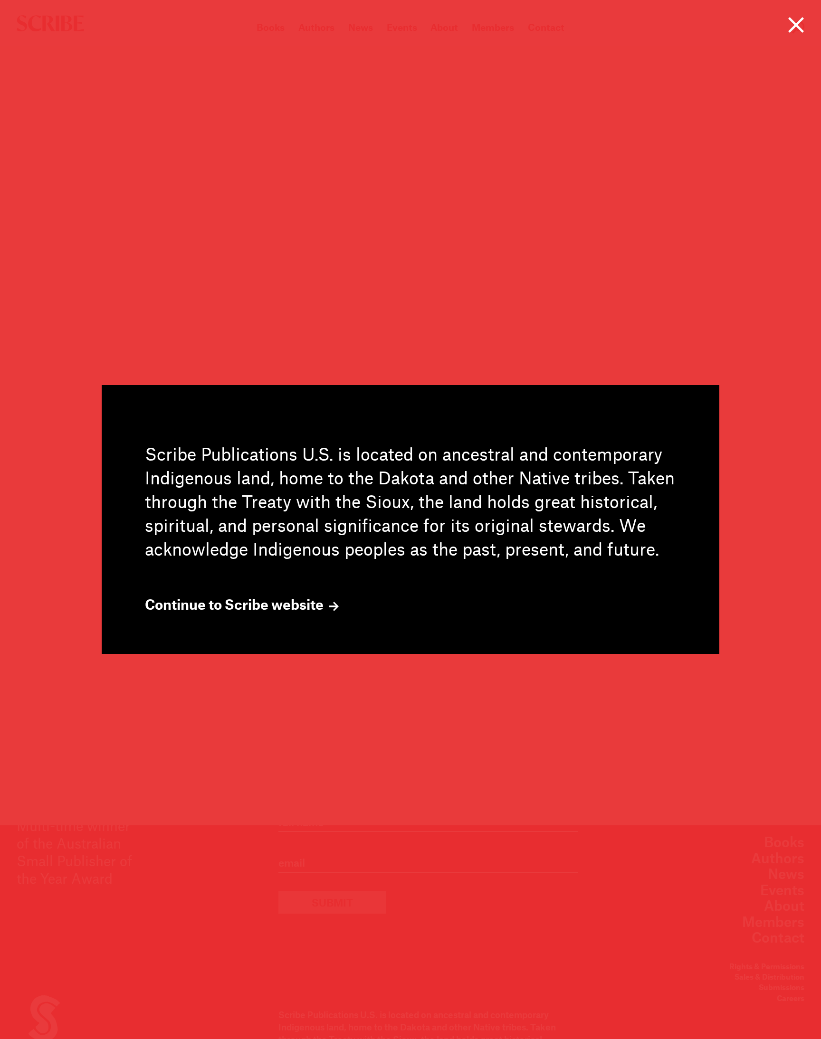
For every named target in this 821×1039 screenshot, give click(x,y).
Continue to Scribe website (235, 604)
